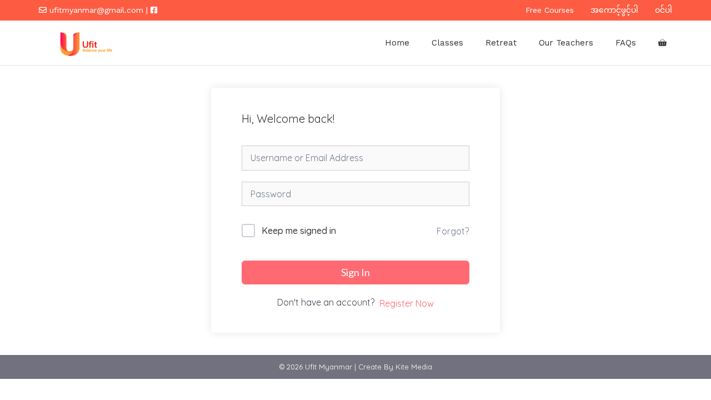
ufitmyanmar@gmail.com (96, 10)
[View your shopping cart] (662, 43)
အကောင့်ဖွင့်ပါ (614, 10)
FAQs (625, 43)
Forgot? (453, 231)
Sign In (355, 272)
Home (397, 43)
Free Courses (549, 10)
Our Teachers (566, 43)
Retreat (501, 43)
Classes (447, 43)
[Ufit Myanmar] (84, 43)
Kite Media (413, 366)
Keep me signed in (299, 230)
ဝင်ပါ (663, 10)
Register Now (406, 303)
